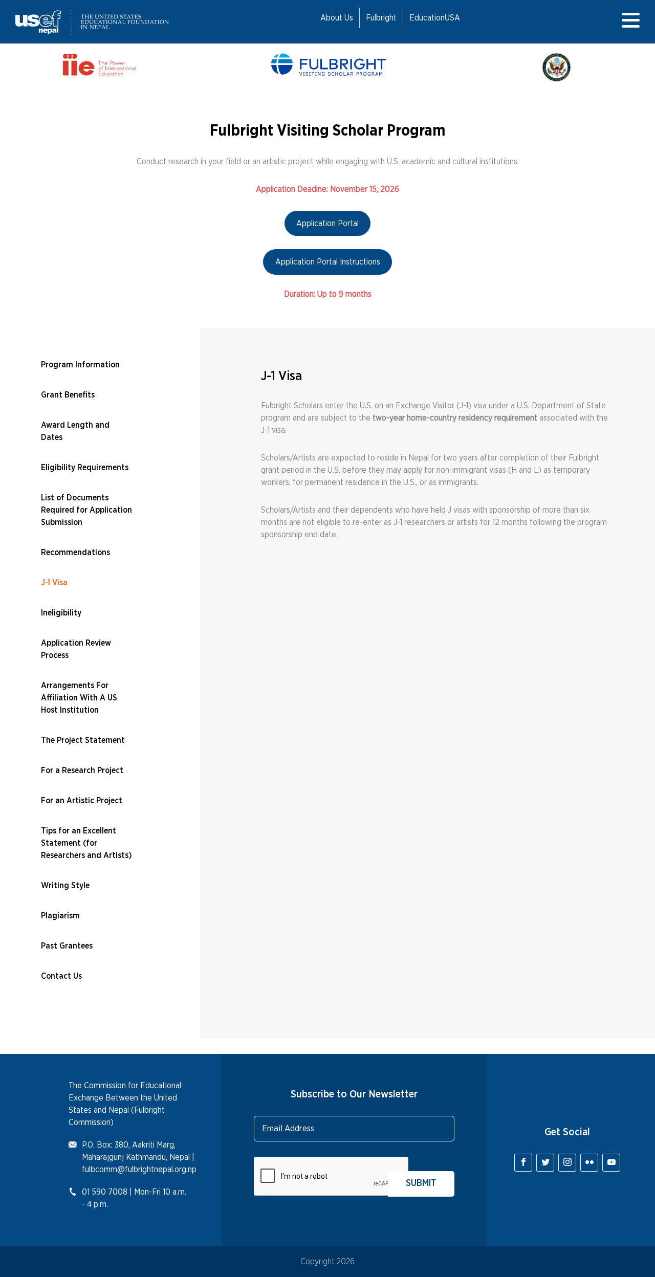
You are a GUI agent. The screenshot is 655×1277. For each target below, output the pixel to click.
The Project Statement (83, 740)
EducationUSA (434, 18)
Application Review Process (76, 649)
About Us (336, 18)
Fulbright (381, 18)
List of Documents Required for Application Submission (86, 510)
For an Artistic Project (81, 801)
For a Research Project (82, 770)
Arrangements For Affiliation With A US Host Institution (79, 697)
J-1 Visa (54, 583)
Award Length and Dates (75, 431)
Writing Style (65, 886)
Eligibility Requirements (84, 468)
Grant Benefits (68, 395)
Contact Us (61, 976)
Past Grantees (67, 946)
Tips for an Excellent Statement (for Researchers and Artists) (86, 843)
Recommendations (75, 552)
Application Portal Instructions (327, 262)
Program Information (80, 365)
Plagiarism (60, 916)
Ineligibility (61, 613)
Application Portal (327, 223)
